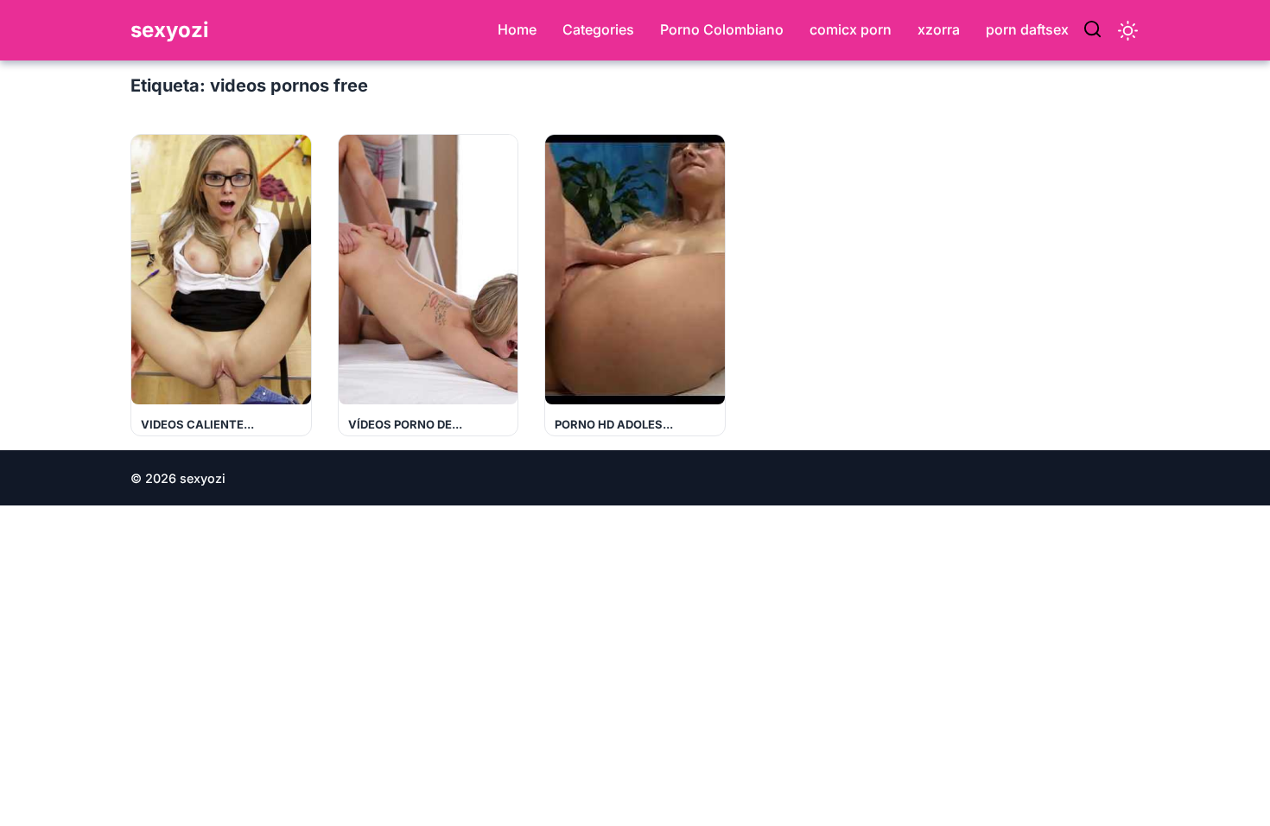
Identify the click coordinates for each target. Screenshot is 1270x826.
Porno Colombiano (722, 29)
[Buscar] (1092, 30)
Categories (598, 29)
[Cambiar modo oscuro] (1128, 30)
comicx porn (851, 29)
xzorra (939, 29)
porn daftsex (1027, 29)
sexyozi (169, 29)
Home (517, 29)
